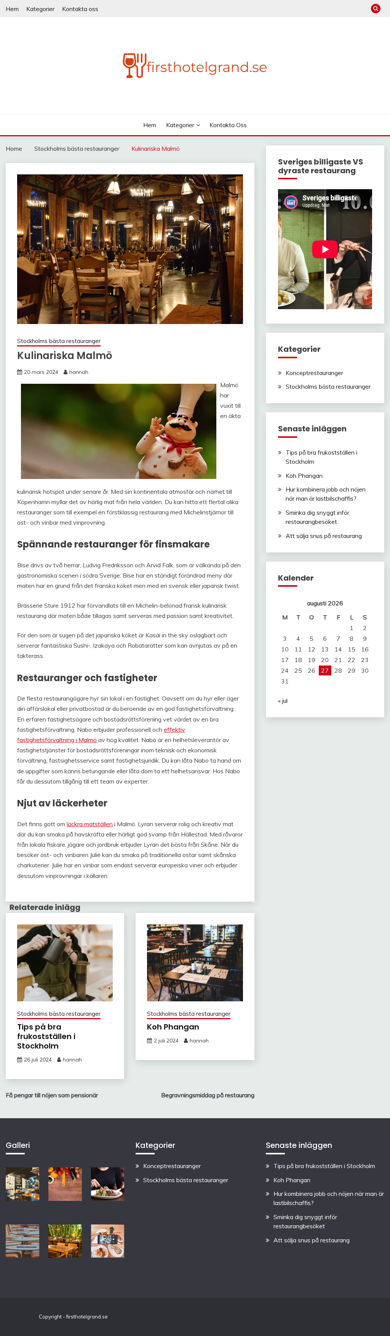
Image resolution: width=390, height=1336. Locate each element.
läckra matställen (90, 824)
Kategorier (40, 9)
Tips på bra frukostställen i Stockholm (46, 1036)
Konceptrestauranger (314, 373)
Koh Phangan (173, 1027)
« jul (283, 700)
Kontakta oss (80, 9)
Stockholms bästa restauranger (59, 341)
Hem (12, 9)
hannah (78, 372)
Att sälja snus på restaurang (324, 536)
